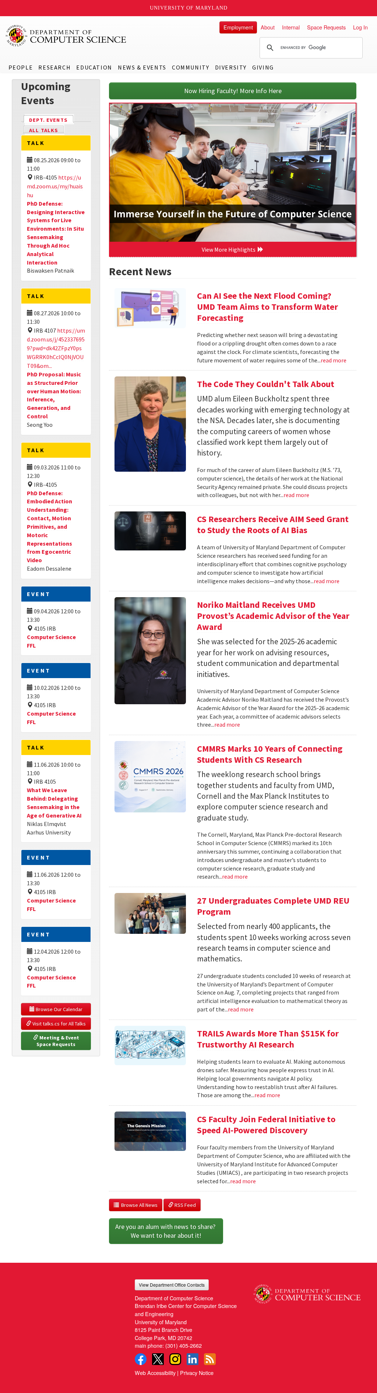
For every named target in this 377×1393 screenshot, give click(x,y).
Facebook (141, 1359)
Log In (360, 27)
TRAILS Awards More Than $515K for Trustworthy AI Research (268, 1039)
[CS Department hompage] (306, 1291)
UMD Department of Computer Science (66, 35)
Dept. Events (51, 120)
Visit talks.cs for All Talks (58, 1023)
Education (94, 67)
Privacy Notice (197, 1372)
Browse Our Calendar (58, 1009)
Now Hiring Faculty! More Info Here (233, 90)
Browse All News (138, 1205)
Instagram (175, 1359)
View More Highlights (230, 249)
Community (190, 67)
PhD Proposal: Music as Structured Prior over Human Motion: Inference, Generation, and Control (54, 395)
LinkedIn (192, 1359)
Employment (238, 27)
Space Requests (326, 27)
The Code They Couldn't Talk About (265, 384)
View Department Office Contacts (172, 1285)
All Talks (43, 130)
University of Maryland (189, 8)
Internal (291, 27)
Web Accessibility (155, 1372)
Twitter (158, 1359)
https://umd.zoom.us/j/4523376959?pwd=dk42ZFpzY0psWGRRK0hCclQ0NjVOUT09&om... (56, 348)
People (20, 67)
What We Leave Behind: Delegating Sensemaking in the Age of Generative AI (54, 802)
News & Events (142, 67)
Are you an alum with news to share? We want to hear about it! (166, 1231)
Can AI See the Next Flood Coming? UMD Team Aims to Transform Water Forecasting (267, 306)
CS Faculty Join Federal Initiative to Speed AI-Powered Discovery (266, 1124)
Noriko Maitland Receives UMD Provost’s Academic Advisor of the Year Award (273, 615)
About (268, 27)
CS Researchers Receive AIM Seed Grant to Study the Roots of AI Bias (273, 524)
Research (54, 67)
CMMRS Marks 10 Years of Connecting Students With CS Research (269, 754)
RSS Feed (184, 1205)
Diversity (231, 67)
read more (333, 360)
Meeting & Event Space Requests (58, 1041)
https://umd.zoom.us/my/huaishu (55, 186)
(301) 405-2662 (183, 1345)
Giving (263, 67)
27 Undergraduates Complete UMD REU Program (273, 906)
